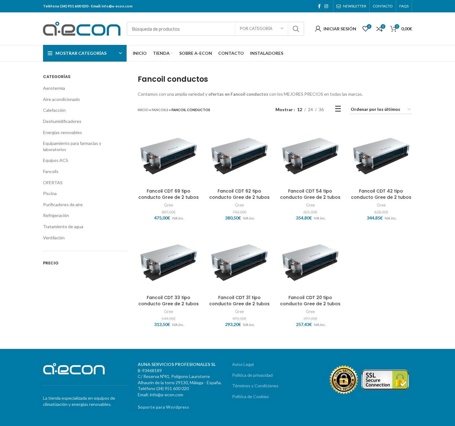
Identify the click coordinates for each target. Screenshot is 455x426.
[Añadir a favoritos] (194, 147)
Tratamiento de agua (63, 226)
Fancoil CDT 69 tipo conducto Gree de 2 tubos (168, 194)
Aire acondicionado (61, 99)
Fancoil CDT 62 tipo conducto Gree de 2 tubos (239, 194)
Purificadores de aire (63, 204)
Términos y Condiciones (255, 385)
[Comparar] (194, 134)
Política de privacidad (252, 375)
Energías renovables (62, 132)
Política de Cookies (250, 396)
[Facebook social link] (319, 6)
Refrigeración (56, 215)
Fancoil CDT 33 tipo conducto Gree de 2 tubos (168, 300)
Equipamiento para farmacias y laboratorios (72, 146)
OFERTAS (53, 182)
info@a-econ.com (117, 6)
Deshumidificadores (62, 121)
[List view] (338, 109)
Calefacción (54, 110)
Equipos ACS (55, 160)
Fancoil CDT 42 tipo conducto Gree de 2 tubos (381, 194)
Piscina (50, 193)
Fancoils (50, 171)
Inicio (143, 110)
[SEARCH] (296, 29)
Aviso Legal (243, 364)
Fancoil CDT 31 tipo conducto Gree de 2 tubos (239, 300)
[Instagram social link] (326, 6)
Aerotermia (54, 88)
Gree (168, 204)
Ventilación (54, 237)
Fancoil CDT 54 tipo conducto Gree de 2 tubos (310, 194)
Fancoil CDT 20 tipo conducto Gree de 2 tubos (310, 300)
